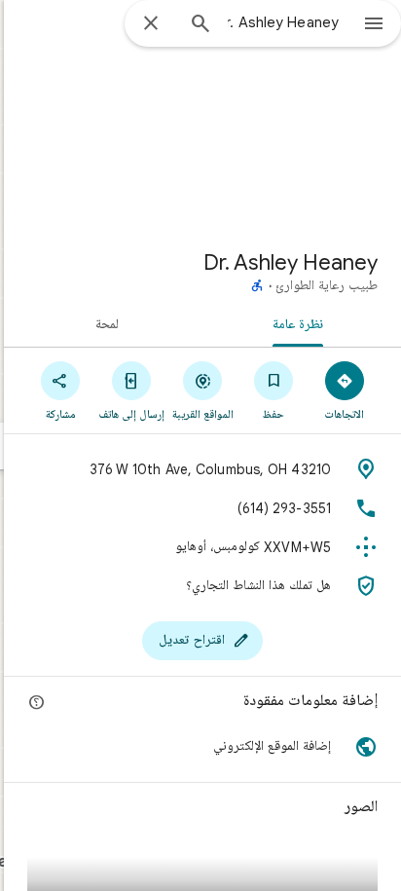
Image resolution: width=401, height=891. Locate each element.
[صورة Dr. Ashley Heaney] (202, 117)
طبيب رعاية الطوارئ (326, 286)
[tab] (301, 323)
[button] (202, 746)
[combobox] (283, 22)
